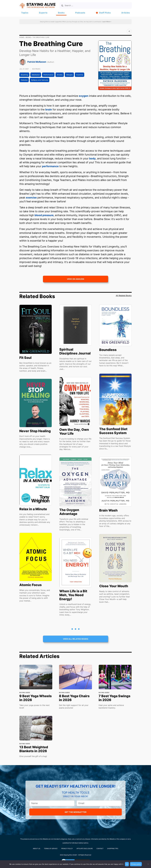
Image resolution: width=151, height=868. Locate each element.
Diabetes (24, 80)
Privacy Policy (67, 848)
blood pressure (44, 215)
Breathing (24, 75)
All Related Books (124, 295)
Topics (24, 13)
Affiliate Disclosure (85, 848)
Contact (99, 848)
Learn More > (106, 21)
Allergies (69, 75)
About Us (36, 848)
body (92, 158)
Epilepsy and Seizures (39, 80)
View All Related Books (75, 639)
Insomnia (79, 75)
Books (61, 13)
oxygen (83, 95)
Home (21, 37)
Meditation (36, 75)
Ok (127, 864)
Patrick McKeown (36, 62)
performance (50, 166)
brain (48, 109)
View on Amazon (75, 279)
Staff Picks (105, 13)
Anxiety (60, 75)
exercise (31, 197)
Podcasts (80, 13)
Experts (43, 13)
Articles (125, 13)
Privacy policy (136, 864)
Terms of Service (50, 848)
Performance (48, 75)
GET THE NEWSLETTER (75, 812)
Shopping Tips (112, 848)
